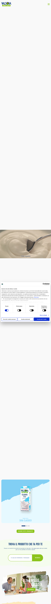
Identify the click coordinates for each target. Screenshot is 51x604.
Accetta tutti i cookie (41, 319)
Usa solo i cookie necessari (9, 319)
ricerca (37, 557)
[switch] (19, 310)
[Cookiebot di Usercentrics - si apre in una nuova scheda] (43, 284)
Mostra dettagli (43, 315)
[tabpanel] (25, 501)
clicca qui (36, 297)
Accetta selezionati (25, 319)
